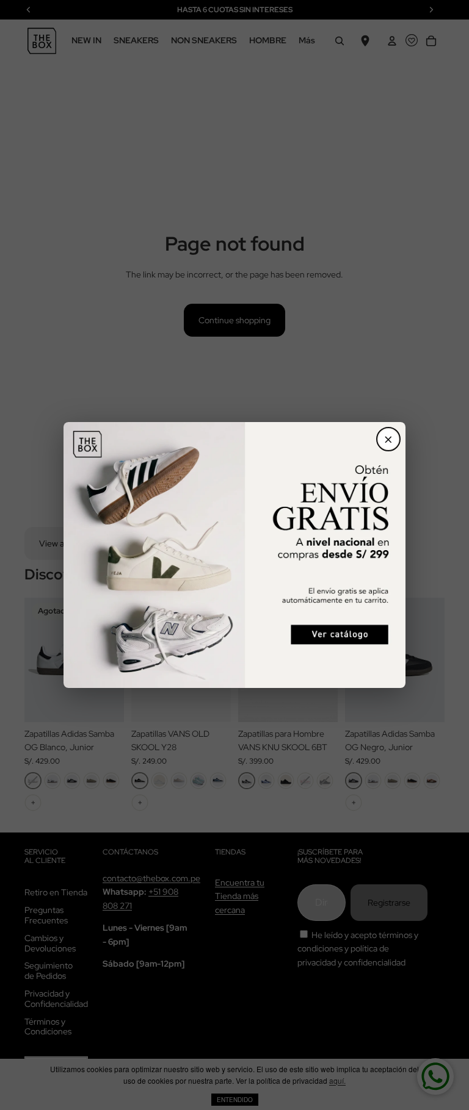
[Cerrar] (388, 439)
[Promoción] (234, 554)
